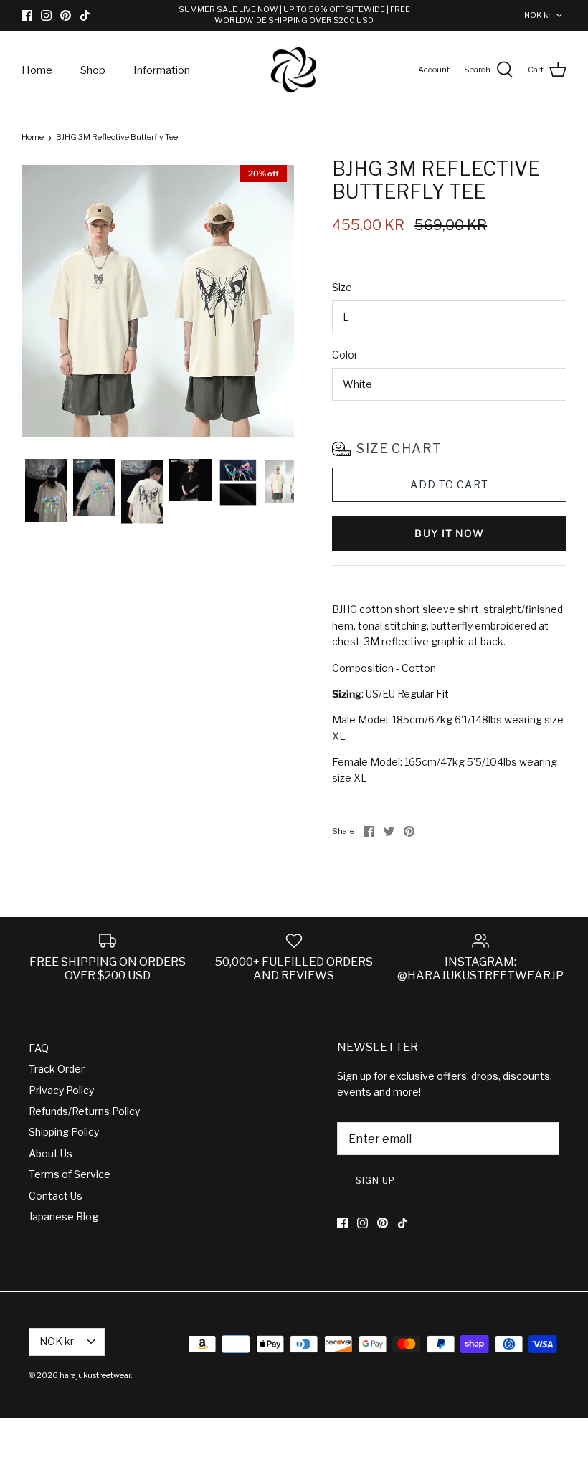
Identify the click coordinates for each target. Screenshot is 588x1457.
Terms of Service (69, 1174)
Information (161, 70)
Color (345, 354)
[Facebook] (27, 15)
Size (342, 287)
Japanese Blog (63, 1216)
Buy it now (448, 533)
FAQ (39, 1048)
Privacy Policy (61, 1090)
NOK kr (537, 15)
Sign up (375, 1180)
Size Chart (399, 448)
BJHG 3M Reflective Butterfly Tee (117, 138)
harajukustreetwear (95, 1375)
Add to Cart (449, 484)
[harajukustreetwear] (294, 70)
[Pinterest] (65, 15)
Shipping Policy (64, 1132)
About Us (50, 1153)
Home (37, 70)
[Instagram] (46, 15)
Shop (92, 70)
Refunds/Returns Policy (84, 1111)
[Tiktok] (85, 15)
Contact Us (55, 1196)
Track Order (57, 1069)
